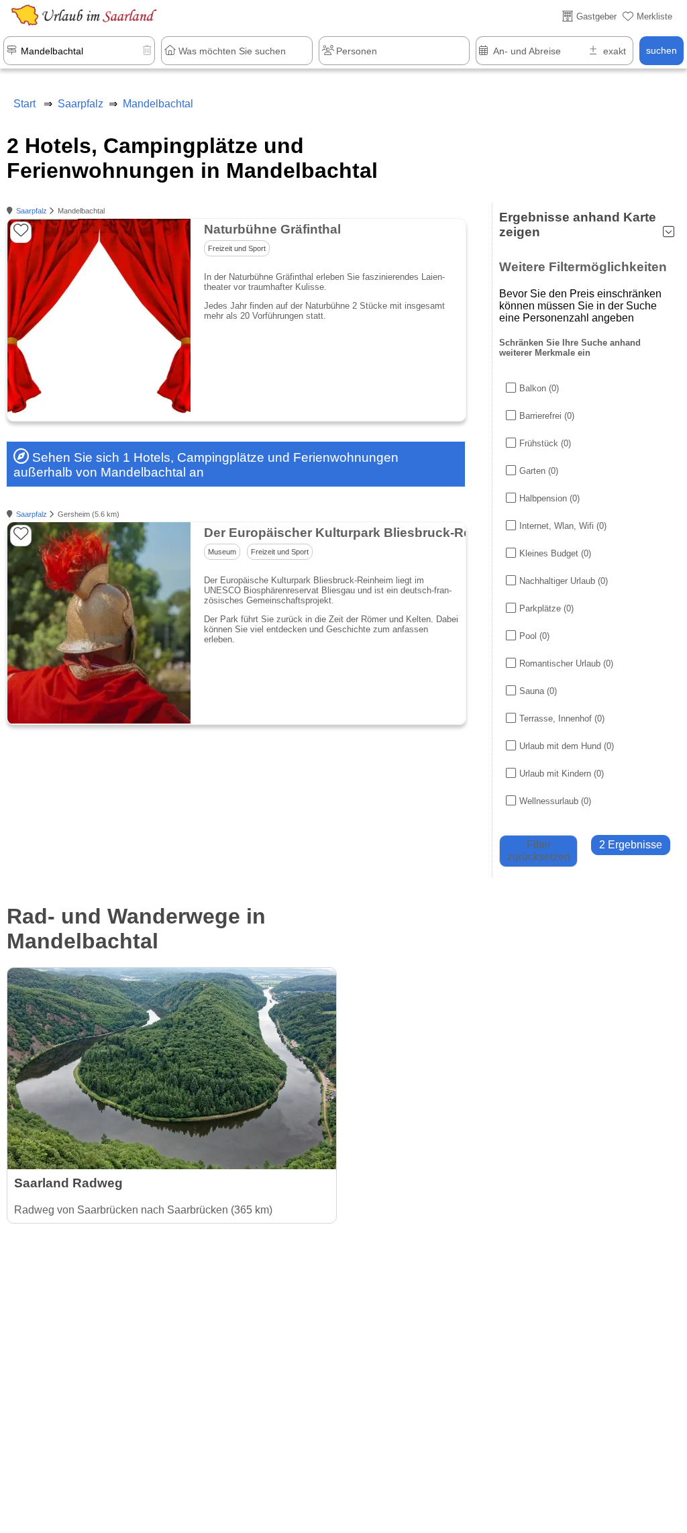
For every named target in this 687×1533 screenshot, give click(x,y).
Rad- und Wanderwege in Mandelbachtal (136, 928)
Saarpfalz (31, 211)
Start (24, 103)
